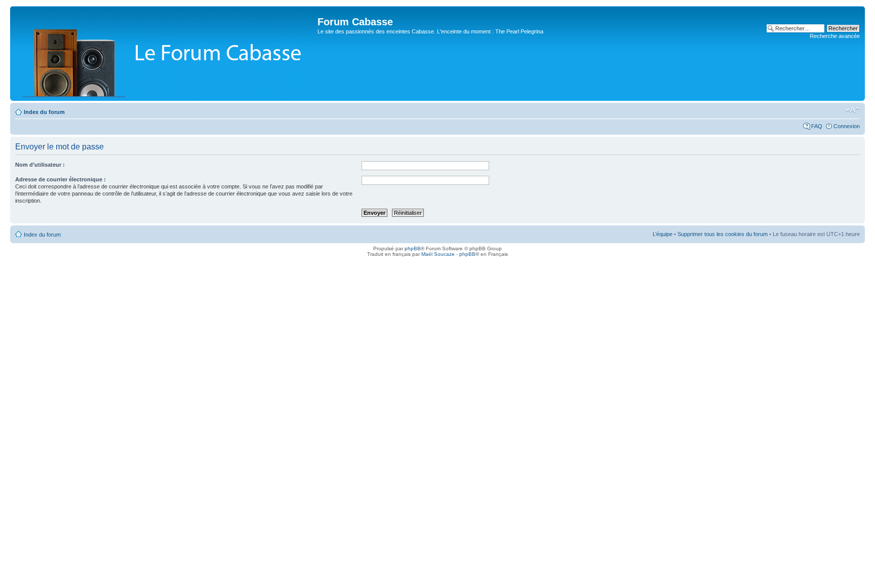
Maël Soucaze (438, 254)
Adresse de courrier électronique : (60, 179)
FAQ (816, 126)
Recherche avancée (835, 36)
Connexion (846, 126)
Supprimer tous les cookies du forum (723, 234)
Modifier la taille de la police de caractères (852, 109)
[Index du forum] (165, 53)
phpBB (413, 248)
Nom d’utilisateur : (40, 165)
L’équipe (662, 234)
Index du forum (44, 112)
